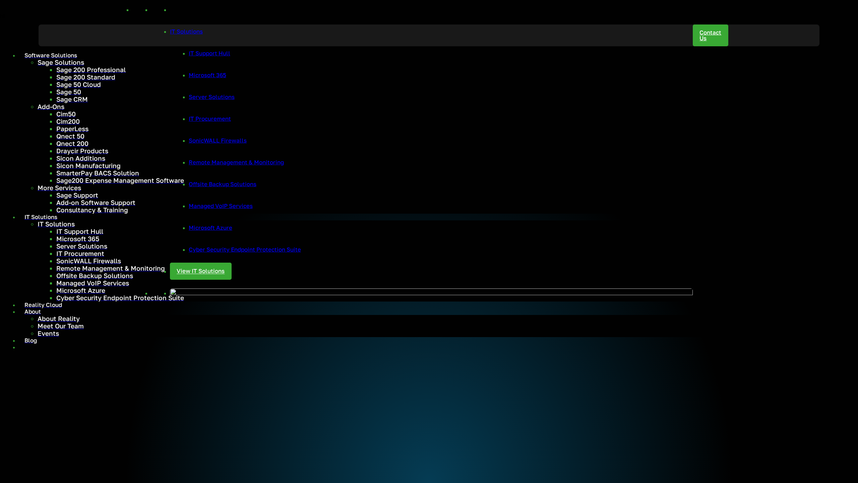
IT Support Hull (209, 53)
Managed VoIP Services (221, 206)
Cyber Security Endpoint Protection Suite (245, 249)
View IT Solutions (201, 271)
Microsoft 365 (207, 75)
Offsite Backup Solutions (222, 184)
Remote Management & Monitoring (236, 162)
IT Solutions (186, 31)
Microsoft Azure (210, 227)
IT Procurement (210, 118)
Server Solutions (212, 97)
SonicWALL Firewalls (218, 140)
